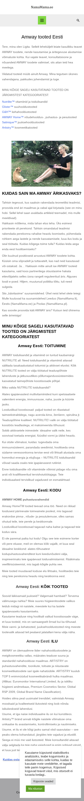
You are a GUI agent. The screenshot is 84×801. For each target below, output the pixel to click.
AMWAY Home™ (13, 117)
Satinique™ (9, 122)
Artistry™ (8, 127)
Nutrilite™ (8, 101)
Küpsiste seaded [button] (43, 781)
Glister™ (7, 106)
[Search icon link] (78, 20)
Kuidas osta (11, 759)
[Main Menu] (42, 20)
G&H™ (6, 111)
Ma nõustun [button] (35, 788)
